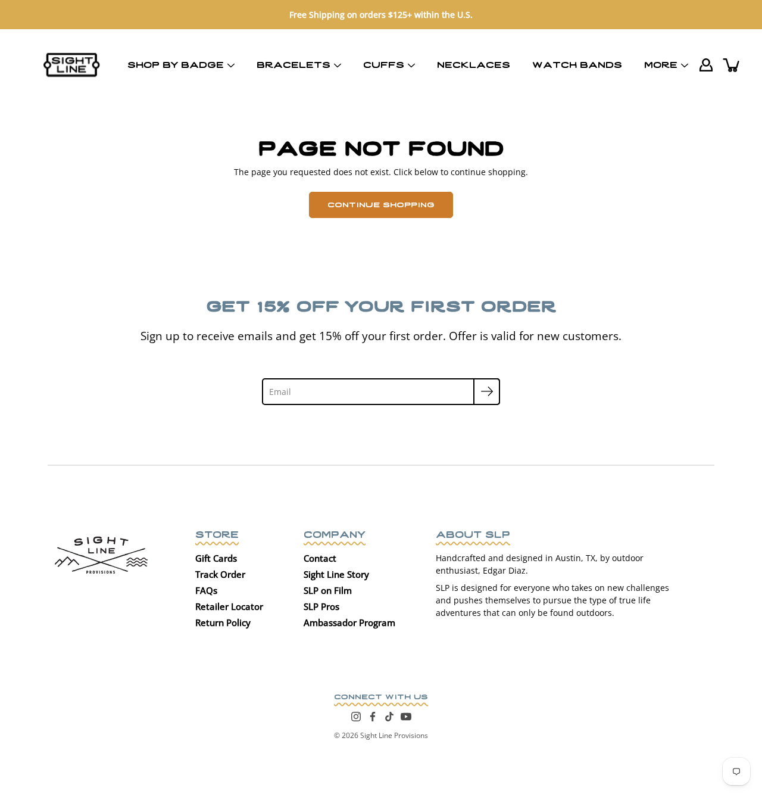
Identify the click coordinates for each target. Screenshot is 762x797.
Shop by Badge (175, 63)
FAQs (206, 590)
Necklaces (473, 63)
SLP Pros (321, 606)
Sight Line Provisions (394, 735)
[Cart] (732, 64)
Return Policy (223, 622)
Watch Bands (577, 63)
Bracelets (293, 63)
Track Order (220, 574)
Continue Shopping (381, 203)
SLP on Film (328, 590)
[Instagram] (356, 716)
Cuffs (383, 63)
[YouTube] (406, 716)
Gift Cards (216, 558)
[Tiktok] (389, 716)
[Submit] (486, 391)
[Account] (706, 64)
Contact (320, 558)
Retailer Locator (229, 606)
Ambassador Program (349, 622)
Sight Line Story (336, 574)
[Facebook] (372, 716)
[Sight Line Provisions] (71, 65)
